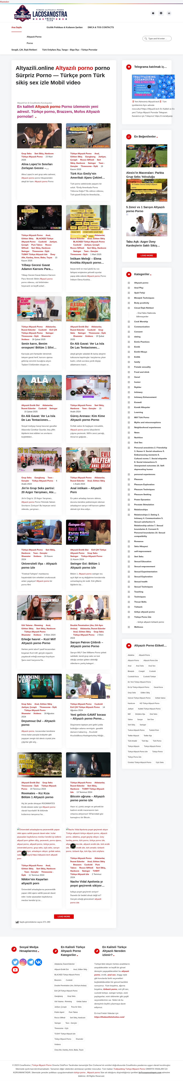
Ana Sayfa (16, 27)
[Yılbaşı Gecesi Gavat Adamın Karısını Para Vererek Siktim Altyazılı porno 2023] (39, 217)
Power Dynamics (142, 499)
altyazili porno (144, 655)
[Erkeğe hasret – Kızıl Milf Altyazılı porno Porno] (39, 607)
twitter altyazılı (133, 736)
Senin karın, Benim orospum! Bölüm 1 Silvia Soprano (38, 347)
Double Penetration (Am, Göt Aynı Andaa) (70, 986)
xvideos (25, 339)
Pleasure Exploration (144, 484)
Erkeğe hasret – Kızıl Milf (38, 639)
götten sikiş (145, 693)
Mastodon (4, 2)
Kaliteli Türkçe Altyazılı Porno (149, 709)
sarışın (140, 720)
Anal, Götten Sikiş (96, 238)
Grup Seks (132, 693)
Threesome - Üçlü (89, 166)
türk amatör (132, 741)
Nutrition (138, 437)
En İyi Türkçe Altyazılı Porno (138, 687)
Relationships (141, 509)
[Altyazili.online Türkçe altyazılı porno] (39, 13)
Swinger (92, 163)
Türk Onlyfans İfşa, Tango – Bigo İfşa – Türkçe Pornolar (69, 50)
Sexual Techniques (143, 587)
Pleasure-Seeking (142, 494)
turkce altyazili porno (136, 730)
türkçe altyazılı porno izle (138, 752)
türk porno (157, 741)
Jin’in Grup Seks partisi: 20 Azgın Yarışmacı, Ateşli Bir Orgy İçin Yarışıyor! (39, 492)
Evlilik (137, 357)
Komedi (138, 402)
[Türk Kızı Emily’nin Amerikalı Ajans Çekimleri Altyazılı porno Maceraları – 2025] (88, 135)
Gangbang (90, 156)
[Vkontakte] (38, 962)
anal (129, 666)
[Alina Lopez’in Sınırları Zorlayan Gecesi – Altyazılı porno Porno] (39, 135)
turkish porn (154, 730)
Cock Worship (141, 321)
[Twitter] (15, 962)
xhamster (46, 336)
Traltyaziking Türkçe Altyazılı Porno (129, 1069)
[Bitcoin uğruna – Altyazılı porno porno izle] (88, 764)
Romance (138, 541)
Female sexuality (142, 367)
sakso (130, 720)
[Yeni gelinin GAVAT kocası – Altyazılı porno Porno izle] (88, 686)
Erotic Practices (142, 342)
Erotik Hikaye (140, 352)
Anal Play (138, 288)
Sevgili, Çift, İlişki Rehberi (24, 50)
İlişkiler (137, 387)
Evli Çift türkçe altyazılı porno (85, 707)
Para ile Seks (76, 1007)
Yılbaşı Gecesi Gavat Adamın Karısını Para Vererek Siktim (35, 268)
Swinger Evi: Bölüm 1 (85, 563)
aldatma (131, 655)
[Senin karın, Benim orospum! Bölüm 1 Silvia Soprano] (39, 309)
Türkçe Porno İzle (142, 617)
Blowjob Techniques (144, 298)
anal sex (151, 666)
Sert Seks (138, 556)
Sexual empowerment (144, 566)
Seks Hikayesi (141, 546)
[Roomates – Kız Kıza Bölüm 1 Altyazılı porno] (39, 764)
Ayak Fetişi (139, 293)
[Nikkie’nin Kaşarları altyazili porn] (39, 844)
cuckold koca (133, 677)
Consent (138, 332)
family (137, 362)
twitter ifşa (148, 736)
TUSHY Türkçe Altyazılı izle (34, 254)
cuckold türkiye (149, 677)
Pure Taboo (36, 245)
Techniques (140, 597)
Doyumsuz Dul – (32, 721)
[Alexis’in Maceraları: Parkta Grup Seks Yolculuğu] (146, 155)
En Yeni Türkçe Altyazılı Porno (139, 682)
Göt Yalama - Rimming (32, 625)
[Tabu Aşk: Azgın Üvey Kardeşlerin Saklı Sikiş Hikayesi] (146, 224)
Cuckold (42, 242)
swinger (143, 725)
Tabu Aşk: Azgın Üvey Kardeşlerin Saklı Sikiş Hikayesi (141, 245)
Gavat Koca (158, 687)
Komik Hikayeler (142, 407)
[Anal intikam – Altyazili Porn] (88, 459)
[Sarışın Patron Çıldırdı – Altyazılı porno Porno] (88, 607)
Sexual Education (142, 561)
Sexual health (141, 581)
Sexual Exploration (143, 576)
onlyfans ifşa (140, 714)
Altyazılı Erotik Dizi (79, 327)
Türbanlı (138, 607)
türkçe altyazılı (133, 746)
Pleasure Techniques (144, 489)
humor (137, 382)
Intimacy (138, 392)
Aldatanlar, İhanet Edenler (92, 628)
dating (137, 337)
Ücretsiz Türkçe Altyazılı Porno (139, 762)
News (137, 432)
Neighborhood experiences (147, 427)
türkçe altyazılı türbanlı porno (151, 622)
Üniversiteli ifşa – (33, 563)
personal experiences (144, 474)
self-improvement (142, 551)
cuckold (152, 671)
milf (129, 714)
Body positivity (141, 303)
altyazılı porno (133, 660)
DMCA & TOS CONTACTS (101, 27)
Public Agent (59, 1012)
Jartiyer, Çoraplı (92, 245)
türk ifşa (145, 741)
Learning (138, 412)
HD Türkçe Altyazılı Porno (149, 703)
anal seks (140, 666)
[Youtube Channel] (15, 969)
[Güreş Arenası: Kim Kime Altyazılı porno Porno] (88, 387)
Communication (142, 327)
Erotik (137, 347)
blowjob (131, 671)
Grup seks (26, 153)
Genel (137, 377)
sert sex (150, 720)
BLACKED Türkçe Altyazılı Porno (89, 242)
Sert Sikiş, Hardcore (44, 153)
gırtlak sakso (160, 698)
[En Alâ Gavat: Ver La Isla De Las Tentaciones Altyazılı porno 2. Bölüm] (88, 309)
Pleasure (138, 479)
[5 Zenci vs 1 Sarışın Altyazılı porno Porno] (146, 190)
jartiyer (131, 709)
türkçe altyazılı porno (144, 612)
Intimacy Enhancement (145, 397)
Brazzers (77, 864)
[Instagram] (23, 962)
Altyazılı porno (34, 37)
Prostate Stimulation (144, 504)
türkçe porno (157, 752)
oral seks (153, 714)
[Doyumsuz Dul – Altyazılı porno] (39, 686)
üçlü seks (160, 762)
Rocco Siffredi (87, 160)
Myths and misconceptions (147, 422)
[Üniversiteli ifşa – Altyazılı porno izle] (39, 532)
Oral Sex (138, 442)
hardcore (131, 703)
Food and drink (141, 372)
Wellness (138, 627)
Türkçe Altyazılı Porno (32, 156)
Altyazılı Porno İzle (151, 660)
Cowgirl (142, 671)
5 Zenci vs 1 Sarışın (140, 207)
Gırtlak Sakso (81, 1002)
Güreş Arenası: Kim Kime (87, 416)
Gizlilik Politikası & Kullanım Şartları (65, 27)
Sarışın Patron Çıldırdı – (86, 642)
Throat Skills (140, 602)
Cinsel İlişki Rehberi (144, 308)
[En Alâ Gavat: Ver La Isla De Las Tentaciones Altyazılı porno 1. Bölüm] (39, 387)
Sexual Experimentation (145, 571)
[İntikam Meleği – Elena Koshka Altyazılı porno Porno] (88, 217)
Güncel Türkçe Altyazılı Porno (139, 698)
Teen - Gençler (91, 251)
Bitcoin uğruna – (82, 796)
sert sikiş (131, 725)
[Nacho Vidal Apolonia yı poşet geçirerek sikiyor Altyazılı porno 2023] (88, 840)
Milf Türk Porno (141, 417)
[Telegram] (30, 962)
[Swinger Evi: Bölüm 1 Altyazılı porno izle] (88, 532)
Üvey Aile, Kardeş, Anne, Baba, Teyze (68, 1050)
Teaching (138, 592)
